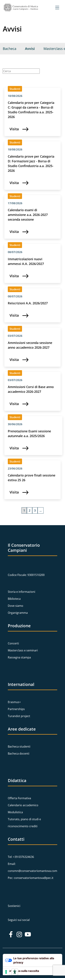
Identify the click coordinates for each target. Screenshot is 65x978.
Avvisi (30, 48)
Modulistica (15, 812)
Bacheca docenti (18, 753)
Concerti (13, 643)
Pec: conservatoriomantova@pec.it (30, 878)
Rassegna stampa (19, 657)
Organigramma (18, 613)
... (41, 510)
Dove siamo (15, 606)
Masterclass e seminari (23, 650)
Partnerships (16, 709)
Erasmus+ (14, 702)
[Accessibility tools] (14, 972)
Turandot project (19, 716)
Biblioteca (14, 599)
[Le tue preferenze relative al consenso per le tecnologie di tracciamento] (6, 972)
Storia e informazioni (21, 592)
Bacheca (9, 48)
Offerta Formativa (19, 798)
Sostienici (14, 906)
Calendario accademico (23, 805)
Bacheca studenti (19, 746)
